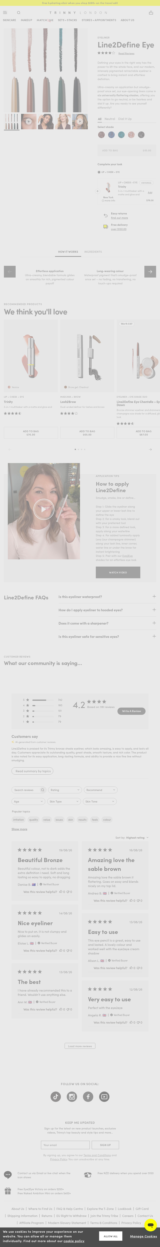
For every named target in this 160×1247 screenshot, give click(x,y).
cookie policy (74, 1241)
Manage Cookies (143, 1236)
